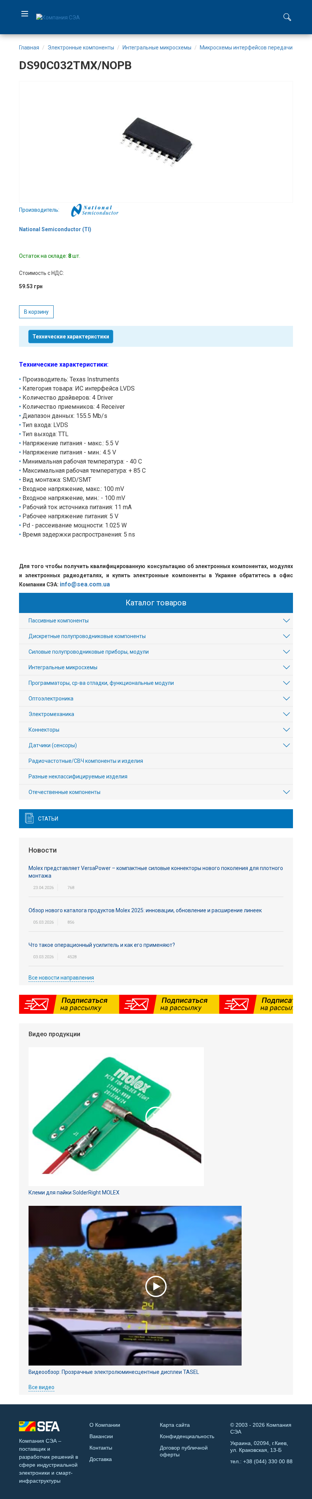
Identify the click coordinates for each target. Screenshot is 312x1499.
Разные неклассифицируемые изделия (78, 776)
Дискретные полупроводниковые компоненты (87, 636)
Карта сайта (175, 1425)
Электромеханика (51, 714)
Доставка (100, 1459)
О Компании (104, 1425)
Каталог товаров (156, 602)
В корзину (36, 312)
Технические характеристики (70, 336)
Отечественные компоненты (64, 792)
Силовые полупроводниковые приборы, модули (89, 652)
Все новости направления (61, 978)
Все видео (41, 1387)
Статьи (48, 819)
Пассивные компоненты (59, 621)
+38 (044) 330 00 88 (268, 1461)
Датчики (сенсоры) (53, 745)
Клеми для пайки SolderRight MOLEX (74, 1192)
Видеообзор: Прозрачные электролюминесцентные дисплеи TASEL (114, 1372)
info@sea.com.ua (85, 584)
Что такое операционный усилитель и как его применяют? (102, 945)
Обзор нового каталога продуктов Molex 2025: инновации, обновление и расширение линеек (145, 910)
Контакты (100, 1448)
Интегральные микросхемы (63, 667)
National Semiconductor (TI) (55, 229)
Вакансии (101, 1436)
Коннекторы (44, 730)
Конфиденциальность (187, 1436)
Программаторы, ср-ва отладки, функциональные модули (101, 683)
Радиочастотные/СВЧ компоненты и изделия (86, 761)
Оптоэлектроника (51, 699)
